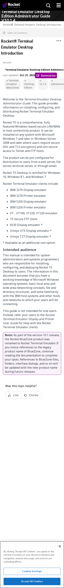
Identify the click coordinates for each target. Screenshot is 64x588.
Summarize (48, 75)
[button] (32, 32)
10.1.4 (42, 84)
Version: (7, 62)
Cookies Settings (32, 571)
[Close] (60, 546)
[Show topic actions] (58, 40)
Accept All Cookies (32, 581)
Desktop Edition (29, 85)
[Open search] (48, 5)
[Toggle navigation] (58, 5)
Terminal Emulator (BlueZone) (12, 84)
